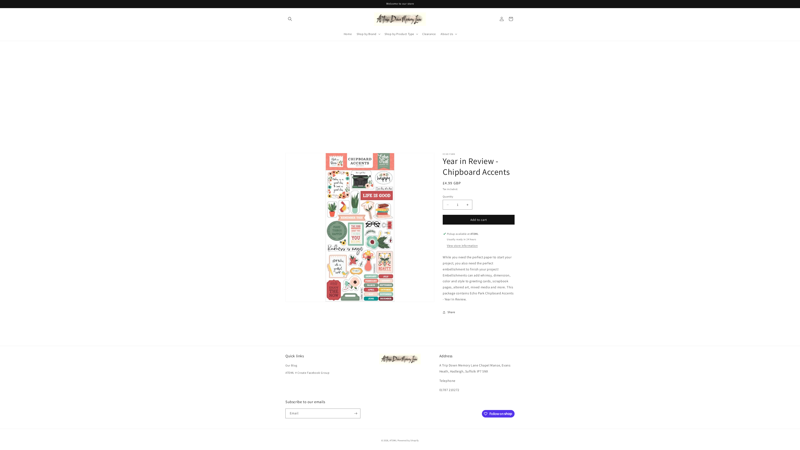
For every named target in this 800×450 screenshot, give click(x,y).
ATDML (393, 440)
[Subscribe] (355, 413)
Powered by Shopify (408, 440)
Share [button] (451, 312)
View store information (462, 246)
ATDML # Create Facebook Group (307, 373)
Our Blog (291, 365)
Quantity (448, 196)
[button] (290, 19)
